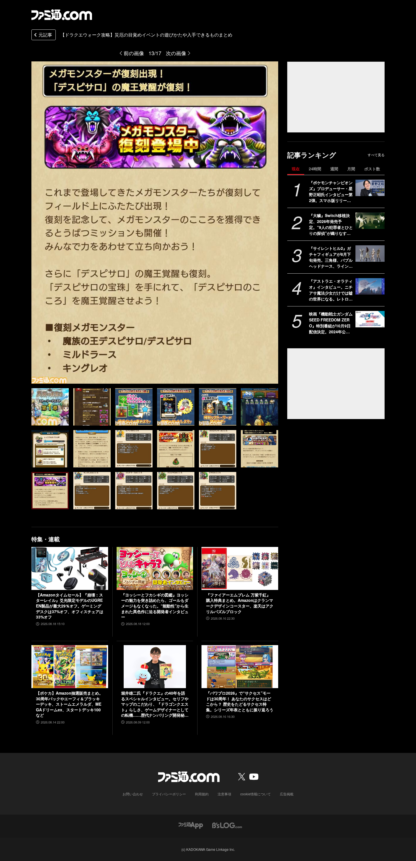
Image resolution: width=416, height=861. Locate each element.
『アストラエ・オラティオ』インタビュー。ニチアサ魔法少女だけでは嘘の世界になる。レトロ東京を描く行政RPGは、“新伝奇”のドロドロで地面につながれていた (331, 290)
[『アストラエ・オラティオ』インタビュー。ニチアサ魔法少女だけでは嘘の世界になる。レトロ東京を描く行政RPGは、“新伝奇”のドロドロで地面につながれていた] (370, 286)
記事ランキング (311, 155)
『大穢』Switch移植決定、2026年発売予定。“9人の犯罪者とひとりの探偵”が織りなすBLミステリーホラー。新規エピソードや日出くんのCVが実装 (331, 224)
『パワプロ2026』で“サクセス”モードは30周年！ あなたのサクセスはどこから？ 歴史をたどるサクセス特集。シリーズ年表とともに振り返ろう (239, 701)
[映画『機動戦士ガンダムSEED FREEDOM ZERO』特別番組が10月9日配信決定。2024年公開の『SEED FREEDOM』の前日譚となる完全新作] (370, 319)
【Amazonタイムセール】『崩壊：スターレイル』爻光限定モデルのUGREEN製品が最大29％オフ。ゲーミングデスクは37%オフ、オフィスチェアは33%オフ (69, 606)
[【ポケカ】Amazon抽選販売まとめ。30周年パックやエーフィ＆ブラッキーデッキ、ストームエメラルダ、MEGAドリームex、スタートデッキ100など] (69, 666)
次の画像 (176, 53)
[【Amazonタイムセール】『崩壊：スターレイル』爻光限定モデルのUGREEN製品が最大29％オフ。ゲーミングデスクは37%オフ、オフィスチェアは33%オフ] (69, 568)
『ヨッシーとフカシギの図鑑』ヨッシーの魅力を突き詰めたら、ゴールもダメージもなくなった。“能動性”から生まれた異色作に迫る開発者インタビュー (154, 606)
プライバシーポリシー (169, 793)
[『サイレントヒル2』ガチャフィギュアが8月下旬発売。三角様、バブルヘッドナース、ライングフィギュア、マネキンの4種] (370, 253)
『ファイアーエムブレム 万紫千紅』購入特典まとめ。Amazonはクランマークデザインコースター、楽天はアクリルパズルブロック (239, 603)
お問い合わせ (133, 793)
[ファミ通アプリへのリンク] (191, 824)
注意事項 (224, 793)
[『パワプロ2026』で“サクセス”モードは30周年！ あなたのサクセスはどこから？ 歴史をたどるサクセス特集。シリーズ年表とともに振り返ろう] (239, 666)
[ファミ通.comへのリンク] (61, 14)
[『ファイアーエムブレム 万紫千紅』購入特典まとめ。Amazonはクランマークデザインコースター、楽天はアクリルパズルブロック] (239, 568)
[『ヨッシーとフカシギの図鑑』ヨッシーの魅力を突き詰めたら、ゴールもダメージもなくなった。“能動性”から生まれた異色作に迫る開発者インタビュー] (155, 568)
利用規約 (202, 793)
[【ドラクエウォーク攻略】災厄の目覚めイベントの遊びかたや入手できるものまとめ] (50, 407)
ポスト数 (372, 168)
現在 (296, 168)
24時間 (315, 168)
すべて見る (376, 155)
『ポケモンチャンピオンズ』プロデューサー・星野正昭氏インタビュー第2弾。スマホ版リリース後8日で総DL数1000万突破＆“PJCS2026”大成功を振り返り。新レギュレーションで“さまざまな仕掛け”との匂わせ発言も (331, 191)
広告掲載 (286, 793)
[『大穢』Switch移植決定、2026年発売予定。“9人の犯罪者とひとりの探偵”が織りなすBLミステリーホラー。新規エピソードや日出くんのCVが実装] (370, 220)
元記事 (45, 34)
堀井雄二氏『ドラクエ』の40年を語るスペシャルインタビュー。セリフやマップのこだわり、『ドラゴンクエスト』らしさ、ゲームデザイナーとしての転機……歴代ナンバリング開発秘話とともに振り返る (154, 704)
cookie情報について (255, 793)
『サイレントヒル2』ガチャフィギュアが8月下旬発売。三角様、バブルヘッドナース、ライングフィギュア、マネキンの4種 (331, 257)
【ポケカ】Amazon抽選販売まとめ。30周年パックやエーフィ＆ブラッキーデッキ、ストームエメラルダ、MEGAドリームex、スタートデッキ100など (69, 704)
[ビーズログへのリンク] (227, 824)
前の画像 (134, 53)
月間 (351, 168)
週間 (334, 168)
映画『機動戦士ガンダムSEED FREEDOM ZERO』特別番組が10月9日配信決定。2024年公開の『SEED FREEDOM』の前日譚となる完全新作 (331, 323)
